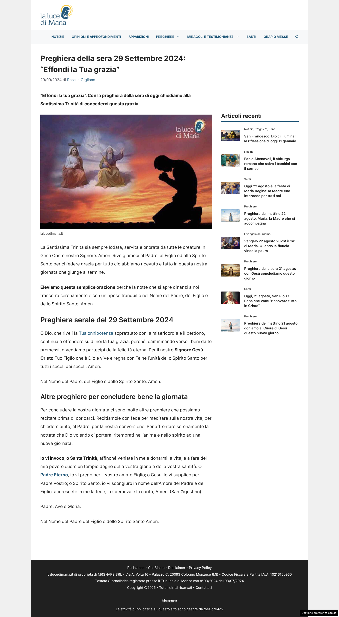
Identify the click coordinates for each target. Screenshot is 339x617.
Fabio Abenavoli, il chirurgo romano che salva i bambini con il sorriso (270, 164)
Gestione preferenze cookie (319, 612)
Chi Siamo (156, 567)
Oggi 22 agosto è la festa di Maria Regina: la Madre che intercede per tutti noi (267, 191)
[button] (297, 37)
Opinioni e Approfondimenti (96, 37)
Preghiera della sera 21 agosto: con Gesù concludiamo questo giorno (270, 273)
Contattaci (204, 587)
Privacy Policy (200, 567)
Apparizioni (138, 37)
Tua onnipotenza (96, 333)
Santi (251, 37)
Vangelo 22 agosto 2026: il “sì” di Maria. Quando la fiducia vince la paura (269, 246)
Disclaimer (176, 567)
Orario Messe (276, 37)
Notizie (57, 37)
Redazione (136, 567)
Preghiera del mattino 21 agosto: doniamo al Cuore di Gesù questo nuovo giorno (271, 328)
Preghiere (165, 37)
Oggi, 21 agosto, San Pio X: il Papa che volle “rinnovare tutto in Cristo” (270, 301)
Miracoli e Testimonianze (210, 37)
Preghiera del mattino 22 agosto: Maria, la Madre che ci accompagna (269, 218)
